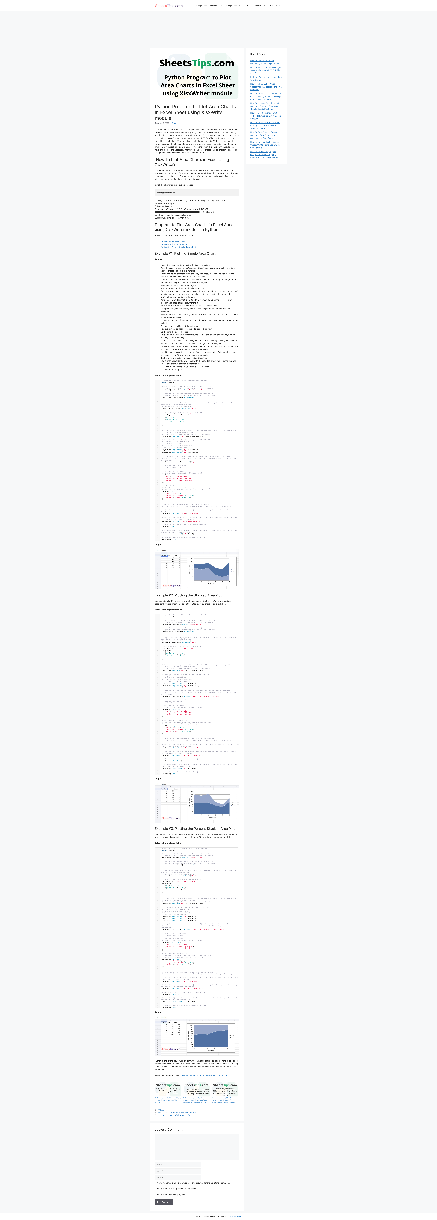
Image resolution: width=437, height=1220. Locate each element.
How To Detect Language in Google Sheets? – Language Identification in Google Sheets (264, 155)
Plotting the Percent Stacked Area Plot (178, 247)
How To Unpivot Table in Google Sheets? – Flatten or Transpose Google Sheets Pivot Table (265, 106)
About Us (273, 6)
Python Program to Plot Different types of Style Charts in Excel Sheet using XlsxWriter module (224, 1100)
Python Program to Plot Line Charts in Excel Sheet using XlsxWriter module (168, 1100)
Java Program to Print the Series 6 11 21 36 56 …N (204, 1075)
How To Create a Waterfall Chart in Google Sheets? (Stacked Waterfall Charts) (265, 125)
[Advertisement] (218, 28)
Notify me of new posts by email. (172, 1195)
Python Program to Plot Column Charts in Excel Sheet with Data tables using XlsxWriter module (195, 1100)
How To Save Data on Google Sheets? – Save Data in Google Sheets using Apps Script (264, 135)
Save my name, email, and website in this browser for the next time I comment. (193, 1183)
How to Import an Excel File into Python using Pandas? (178, 1112)
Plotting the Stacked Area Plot (174, 244)
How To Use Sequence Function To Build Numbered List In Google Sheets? (265, 116)
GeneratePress (235, 1216)
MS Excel (160, 1110)
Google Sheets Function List (207, 6)
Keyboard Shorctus (254, 6)
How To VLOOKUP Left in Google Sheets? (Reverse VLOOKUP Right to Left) (266, 70)
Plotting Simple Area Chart (173, 241)
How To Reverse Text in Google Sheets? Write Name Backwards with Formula (265, 145)
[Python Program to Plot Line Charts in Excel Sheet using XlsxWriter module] (168, 1089)
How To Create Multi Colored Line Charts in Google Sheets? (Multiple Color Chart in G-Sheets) (266, 96)
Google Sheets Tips (234, 6)
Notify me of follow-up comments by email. (176, 1189)
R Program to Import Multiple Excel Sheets (173, 1115)
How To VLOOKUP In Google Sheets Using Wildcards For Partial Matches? (266, 87)
